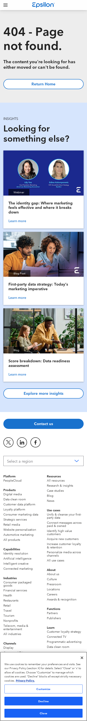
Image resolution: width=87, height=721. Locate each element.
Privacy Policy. (25, 680)
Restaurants (10, 600)
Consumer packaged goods (17, 583)
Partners (52, 613)
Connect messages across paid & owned (64, 524)
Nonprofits (10, 620)
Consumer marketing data (20, 514)
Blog (50, 495)
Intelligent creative (16, 563)
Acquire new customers (63, 539)
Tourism (8, 615)
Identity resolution (15, 553)
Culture (52, 579)
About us (53, 574)
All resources (56, 480)
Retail (7, 605)
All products (11, 539)
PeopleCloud (12, 480)
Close (43, 713)
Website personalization (19, 529)
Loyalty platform (14, 509)
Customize (43, 689)
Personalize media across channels (64, 553)
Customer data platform (19, 504)
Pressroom (54, 584)
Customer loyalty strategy (64, 631)
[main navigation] (5, 5)
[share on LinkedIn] (22, 442)
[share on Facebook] (35, 442)
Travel (7, 610)
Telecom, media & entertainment (15, 627)
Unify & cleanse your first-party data (64, 516)
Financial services (15, 590)
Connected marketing (18, 568)
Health (7, 595)
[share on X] (8, 442)
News (50, 500)
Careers (52, 594)
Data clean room (14, 499)
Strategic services (15, 519)
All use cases (55, 560)
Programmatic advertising (64, 641)
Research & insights (60, 485)
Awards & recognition (61, 599)
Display (8, 647)
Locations (53, 589)
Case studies (55, 490)
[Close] (82, 657)
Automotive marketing (18, 534)
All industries (12, 634)
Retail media (11, 524)
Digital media (12, 494)
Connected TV (56, 636)
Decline (43, 701)
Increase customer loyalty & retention (64, 545)
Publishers (54, 618)
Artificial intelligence (17, 558)
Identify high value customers (59, 532)
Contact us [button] (43, 423)
